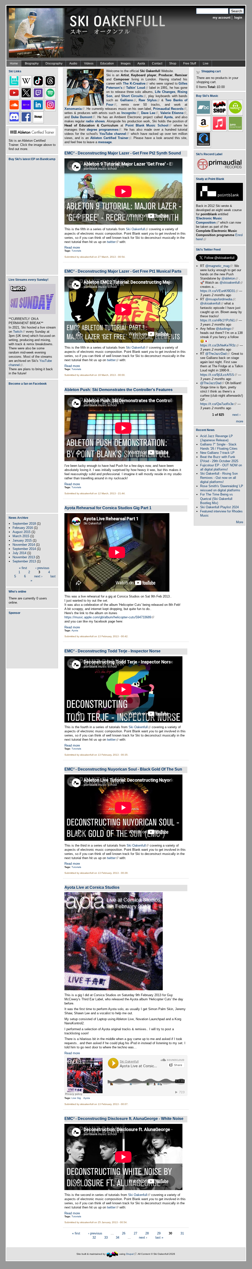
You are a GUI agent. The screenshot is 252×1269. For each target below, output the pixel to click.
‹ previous (42, 568)
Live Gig (76, 1098)
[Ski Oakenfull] (112, 1254)
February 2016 (23, 528)
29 (159, 1233)
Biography (32, 63)
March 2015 (21, 536)
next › (38, 576)
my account (221, 17)
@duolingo (225, 328)
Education (107, 63)
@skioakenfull (231, 282)
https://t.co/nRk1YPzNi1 (219, 320)
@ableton (230, 278)
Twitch (19, 331)
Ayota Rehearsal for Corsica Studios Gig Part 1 (107, 508)
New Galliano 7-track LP (217, 453)
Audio (73, 63)
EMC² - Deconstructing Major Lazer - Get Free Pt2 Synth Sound (122, 153)
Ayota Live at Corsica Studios (91, 887)
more (239, 421)
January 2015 (22, 540)
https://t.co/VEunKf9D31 (219, 291)
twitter (113, 242)
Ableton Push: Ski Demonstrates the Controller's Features (118, 389)
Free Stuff (189, 63)
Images (126, 63)
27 (135, 1233)
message (105, 142)
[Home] (89, 32)
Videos (88, 63)
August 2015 (21, 532)
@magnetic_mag (218, 266)
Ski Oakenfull (137, 229)
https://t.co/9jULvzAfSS (218, 375)
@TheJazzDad (217, 353)
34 (117, 1237)
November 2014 (24, 544)
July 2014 (19, 553)
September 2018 (24, 523)
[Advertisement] (33, 641)
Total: (212, 87)
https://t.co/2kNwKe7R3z (219, 345)
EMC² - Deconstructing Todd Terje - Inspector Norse (112, 651)
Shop (172, 63)
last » (159, 1237)
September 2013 (24, 561)
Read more (72, 247)
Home (14, 63)
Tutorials (76, 250)
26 (123, 1233)
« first (23, 568)
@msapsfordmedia (220, 299)
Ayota (141, 63)
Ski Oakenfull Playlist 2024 (219, 507)
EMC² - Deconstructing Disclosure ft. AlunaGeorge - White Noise (123, 1118)
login (238, 17)
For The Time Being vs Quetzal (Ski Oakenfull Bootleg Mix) (216, 499)
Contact (157, 63)
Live (205, 63)
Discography (53, 63)
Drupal (131, 1254)
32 (94, 1237)
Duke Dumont (83, 117)
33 (106, 1237)
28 (147, 1233)
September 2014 (24, 549)
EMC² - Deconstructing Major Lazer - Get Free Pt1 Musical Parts (122, 271)
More (239, 522)
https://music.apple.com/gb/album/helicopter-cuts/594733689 (109, 617)
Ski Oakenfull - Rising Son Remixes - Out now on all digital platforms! (219, 478)
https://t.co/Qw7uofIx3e (218, 404)
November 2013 (24, 557)
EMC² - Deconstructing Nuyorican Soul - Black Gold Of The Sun (123, 769)
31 (182, 1233)
